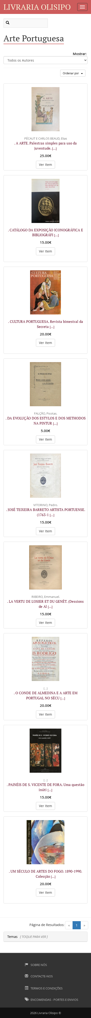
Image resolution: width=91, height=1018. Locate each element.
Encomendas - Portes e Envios (54, 1000)
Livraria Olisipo (37, 7)
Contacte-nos (41, 976)
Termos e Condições (46, 988)
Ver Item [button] (45, 164)
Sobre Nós (38, 965)
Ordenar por (72, 73)
